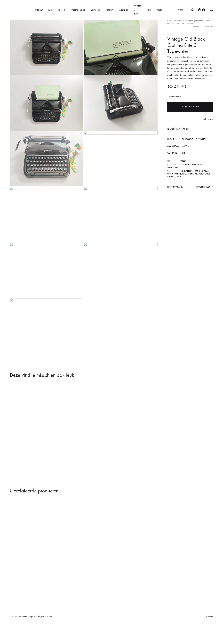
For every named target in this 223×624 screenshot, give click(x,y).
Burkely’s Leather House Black (28, 576)
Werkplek (123, 9)
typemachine (187, 174)
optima (205, 171)
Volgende (208, 26)
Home (169, 21)
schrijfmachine (174, 174)
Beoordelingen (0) (204, 187)
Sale (148, 9)
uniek (207, 174)
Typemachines (78, 9)
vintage (171, 177)
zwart (178, 177)
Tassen (61, 9)
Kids (50, 9)
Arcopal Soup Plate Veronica (129, 576)
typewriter (199, 174)
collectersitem (187, 171)
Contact (209, 616)
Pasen (159, 9)
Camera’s (95, 9)
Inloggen (182, 9)
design (198, 171)
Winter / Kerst (137, 9)
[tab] (175, 188)
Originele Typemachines (194, 21)
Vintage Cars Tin (174, 576)
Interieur (38, 9)
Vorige (196, 26)
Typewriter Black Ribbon (25, 460)
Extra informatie (175, 187)
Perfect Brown (71, 576)
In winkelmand (190, 106)
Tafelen (109, 9)
